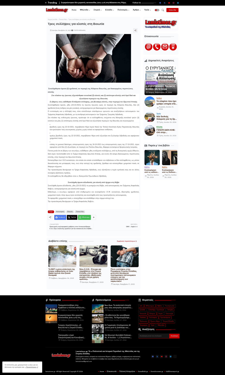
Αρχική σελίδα (52, 19)
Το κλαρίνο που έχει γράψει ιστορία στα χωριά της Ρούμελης (166, 102)
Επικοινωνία (111, 371)
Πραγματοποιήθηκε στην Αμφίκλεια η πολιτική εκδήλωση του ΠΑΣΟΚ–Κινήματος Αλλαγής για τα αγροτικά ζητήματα (71, 307)
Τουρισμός (143, 325)
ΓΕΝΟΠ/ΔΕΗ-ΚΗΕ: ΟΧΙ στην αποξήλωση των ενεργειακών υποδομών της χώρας (165, 131)
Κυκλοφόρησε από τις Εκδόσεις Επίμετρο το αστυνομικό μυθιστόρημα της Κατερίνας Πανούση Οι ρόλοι (169, 171)
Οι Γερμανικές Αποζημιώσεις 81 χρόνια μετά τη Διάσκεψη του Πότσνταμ (118, 327)
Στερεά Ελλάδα (168, 321)
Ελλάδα (108, 10)
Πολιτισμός (123, 10)
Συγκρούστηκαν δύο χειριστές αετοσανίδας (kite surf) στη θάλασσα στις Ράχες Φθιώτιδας (71, 317)
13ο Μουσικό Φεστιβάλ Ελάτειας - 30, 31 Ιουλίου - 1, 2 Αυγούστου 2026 (118, 337)
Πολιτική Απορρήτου (127, 371)
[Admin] (175, 356)
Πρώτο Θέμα (155, 321)
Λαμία (160, 313)
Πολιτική (143, 317)
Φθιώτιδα (84, 10)
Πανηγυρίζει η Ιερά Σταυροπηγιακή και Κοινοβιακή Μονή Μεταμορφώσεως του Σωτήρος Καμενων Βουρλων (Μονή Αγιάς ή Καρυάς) (71, 337)
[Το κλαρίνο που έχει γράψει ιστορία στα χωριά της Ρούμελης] (149, 101)
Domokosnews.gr (157, 371)
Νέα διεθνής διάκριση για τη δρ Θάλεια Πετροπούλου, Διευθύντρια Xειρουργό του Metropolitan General (165, 118)
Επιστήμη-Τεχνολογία (156, 310)
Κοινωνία (143, 313)
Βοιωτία (70, 211)
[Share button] (93, 217)
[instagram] (173, 2)
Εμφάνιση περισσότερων (126, 241)
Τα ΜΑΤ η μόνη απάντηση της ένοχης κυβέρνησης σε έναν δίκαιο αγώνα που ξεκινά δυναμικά (61, 272)
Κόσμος (152, 313)
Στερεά (97, 10)
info (141, 306)
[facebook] (160, 2)
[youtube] (169, 2)
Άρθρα (136, 10)
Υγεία (146, 10)
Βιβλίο (159, 306)
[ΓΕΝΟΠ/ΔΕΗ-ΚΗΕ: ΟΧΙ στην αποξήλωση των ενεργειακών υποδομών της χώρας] (149, 130)
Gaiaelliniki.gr (143, 371)
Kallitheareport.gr (172, 371)
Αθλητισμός (150, 306)
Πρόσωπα (143, 321)
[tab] (74, 10)
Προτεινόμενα (165, 317)
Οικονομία (169, 313)
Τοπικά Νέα (63, 19)
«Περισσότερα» (30, 367)
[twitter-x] (164, 2)
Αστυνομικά (60, 211)
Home (74, 10)
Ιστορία (170, 310)
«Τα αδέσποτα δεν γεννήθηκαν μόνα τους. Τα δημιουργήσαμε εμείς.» (117, 317)
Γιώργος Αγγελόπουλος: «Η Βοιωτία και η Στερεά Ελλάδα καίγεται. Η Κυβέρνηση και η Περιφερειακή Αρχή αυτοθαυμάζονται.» (70, 327)
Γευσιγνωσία (169, 306)
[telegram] (178, 2)
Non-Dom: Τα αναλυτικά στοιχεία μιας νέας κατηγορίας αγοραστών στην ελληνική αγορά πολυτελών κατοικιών (118, 307)
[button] (157, 10)
